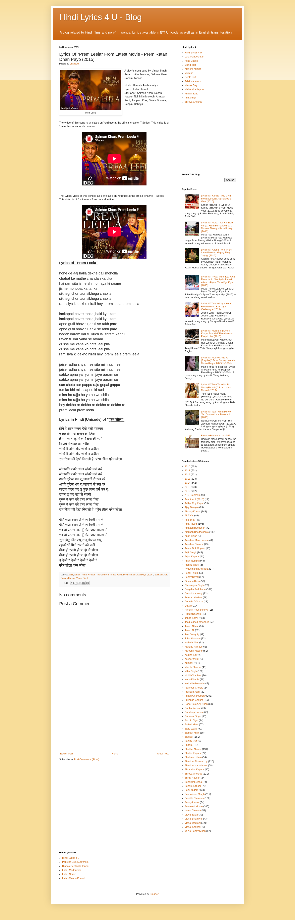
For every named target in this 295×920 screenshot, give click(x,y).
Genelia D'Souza (194, 601)
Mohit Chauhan (193, 675)
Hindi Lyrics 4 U (193, 52)
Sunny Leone (192, 802)
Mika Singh (191, 671)
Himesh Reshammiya (98, 574)
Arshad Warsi (192, 564)
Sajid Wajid (191, 728)
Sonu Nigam (191, 790)
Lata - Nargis (69, 874)
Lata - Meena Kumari (73, 878)
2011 (187, 470)
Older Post (163, 753)
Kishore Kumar (193, 69)
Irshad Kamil (116, 574)
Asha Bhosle (191, 60)
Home (115, 753)
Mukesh (189, 73)
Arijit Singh (190, 97)
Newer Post (66, 753)
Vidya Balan (191, 814)
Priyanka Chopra (194, 700)
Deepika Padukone (195, 589)
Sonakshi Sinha (193, 782)
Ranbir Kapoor (193, 708)
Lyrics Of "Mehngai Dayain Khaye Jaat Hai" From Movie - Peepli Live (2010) (217, 333)
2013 (187, 478)
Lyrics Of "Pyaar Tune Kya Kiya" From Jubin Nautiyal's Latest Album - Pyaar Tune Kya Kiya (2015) (218, 281)
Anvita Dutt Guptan (195, 548)
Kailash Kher (192, 642)
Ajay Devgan (192, 507)
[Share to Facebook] (84, 583)
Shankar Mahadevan (196, 765)
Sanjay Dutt (191, 741)
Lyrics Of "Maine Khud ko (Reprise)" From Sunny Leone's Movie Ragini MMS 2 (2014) (218, 360)
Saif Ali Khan (191, 724)
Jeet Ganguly (192, 634)
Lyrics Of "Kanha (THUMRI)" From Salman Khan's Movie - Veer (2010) (216, 198)
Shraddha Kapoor (194, 769)
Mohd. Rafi (190, 64)
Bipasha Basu (192, 581)
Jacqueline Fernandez (197, 622)
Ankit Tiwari (191, 536)
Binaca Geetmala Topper (75, 866)
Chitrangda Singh (194, 585)
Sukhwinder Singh (195, 794)
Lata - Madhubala (71, 870)
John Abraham (192, 638)
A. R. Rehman (192, 495)
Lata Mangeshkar (194, 56)
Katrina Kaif (191, 655)
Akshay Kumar (192, 511)
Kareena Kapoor (194, 650)
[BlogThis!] (76, 583)
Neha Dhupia (192, 679)
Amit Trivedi (191, 523)
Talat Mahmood (193, 81)
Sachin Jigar (191, 720)
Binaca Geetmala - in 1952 (215, 435)
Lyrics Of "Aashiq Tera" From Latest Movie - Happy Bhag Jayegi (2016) (216, 252)
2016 (187, 491)
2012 (187, 474)
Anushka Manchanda (196, 540)
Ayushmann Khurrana (197, 568)
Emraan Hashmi (193, 597)
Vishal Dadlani (193, 823)
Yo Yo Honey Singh (195, 831)
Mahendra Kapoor (194, 89)
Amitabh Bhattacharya (197, 532)
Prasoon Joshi (192, 691)
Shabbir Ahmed (193, 749)
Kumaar (189, 663)
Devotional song (193, 593)
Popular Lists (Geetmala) (75, 862)
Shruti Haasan (192, 777)
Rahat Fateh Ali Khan (196, 704)
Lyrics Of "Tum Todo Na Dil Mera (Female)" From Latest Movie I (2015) (216, 387)
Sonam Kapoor (68, 578)
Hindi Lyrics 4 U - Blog (100, 17)
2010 (187, 466)
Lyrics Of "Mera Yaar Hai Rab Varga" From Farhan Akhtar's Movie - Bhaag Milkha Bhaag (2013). (217, 227)
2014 (187, 482)
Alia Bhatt (190, 519)
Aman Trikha (80, 574)
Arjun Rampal (192, 560)
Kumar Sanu (191, 93)
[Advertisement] (114, 722)
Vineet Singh (82, 578)
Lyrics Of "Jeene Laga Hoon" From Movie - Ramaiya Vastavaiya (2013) (216, 306)
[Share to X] (80, 583)
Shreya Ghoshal (193, 101)
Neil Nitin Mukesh (194, 683)
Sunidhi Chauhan (194, 798)
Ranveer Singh (193, 716)
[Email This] (72, 583)
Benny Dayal (192, 577)
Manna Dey (191, 85)
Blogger (154, 894)
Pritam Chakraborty (195, 695)
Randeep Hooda (194, 712)
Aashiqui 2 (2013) (194, 499)
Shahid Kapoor (193, 753)
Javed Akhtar (192, 626)
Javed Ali (189, 630)
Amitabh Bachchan (195, 527)
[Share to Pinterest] (87, 583)
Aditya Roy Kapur (194, 503)
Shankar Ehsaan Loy (196, 761)
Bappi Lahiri (191, 573)
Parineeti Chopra (194, 687)
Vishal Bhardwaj (193, 818)
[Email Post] (65, 582)
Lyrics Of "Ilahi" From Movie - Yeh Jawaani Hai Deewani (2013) (216, 414)
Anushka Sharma (194, 544)
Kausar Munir (192, 659)
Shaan (188, 745)
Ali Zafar (189, 515)
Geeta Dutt (190, 77)
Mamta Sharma (193, 667)
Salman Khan (161, 574)
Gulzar (188, 605)
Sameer (189, 736)
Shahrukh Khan (193, 757)
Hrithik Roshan (193, 614)
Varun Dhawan (193, 810)
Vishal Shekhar (193, 827)
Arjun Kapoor (192, 556)
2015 (70, 574)
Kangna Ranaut (193, 646)
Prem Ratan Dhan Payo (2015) (138, 574)
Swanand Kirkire (194, 806)
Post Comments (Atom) (86, 759)
